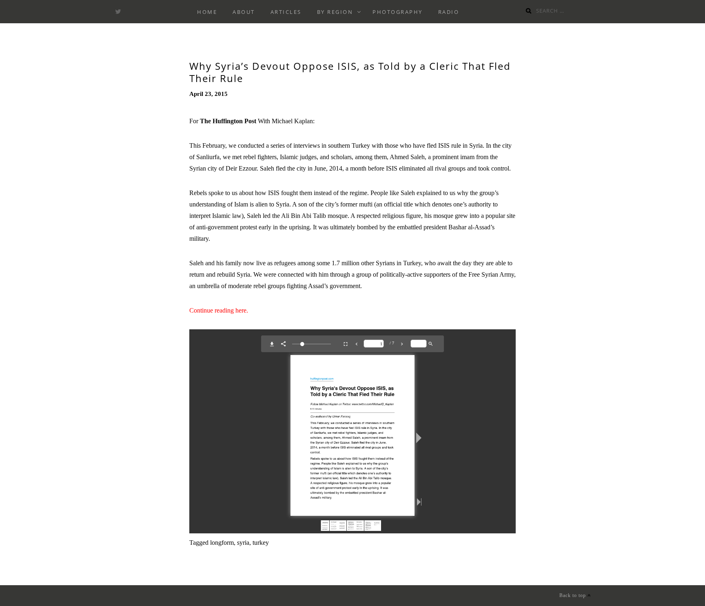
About (244, 12)
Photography (397, 12)
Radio (448, 12)
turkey (261, 542)
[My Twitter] (118, 12)
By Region (335, 12)
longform (222, 542)
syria (243, 542)
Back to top (573, 595)
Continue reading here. (218, 310)
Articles (286, 12)
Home (207, 12)
